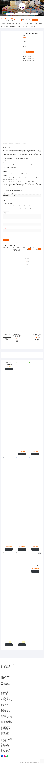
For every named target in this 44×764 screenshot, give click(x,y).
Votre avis (5, 213)
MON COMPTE (33, 23)
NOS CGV (40, 23)
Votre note (5, 210)
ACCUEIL (3, 23)
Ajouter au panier (30, 51)
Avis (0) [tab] (24, 143)
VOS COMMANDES (33, 26)
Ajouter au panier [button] (7, 339)
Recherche (35, 20)
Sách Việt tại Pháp (8, 19)
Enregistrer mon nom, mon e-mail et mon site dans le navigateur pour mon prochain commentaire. (21, 237)
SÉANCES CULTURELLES (22, 26)
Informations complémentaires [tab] (15, 143)
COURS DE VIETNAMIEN (12, 23)
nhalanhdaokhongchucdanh (28, 61)
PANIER (3, 26)
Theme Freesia (33, 762)
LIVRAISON (26, 23)
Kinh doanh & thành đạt (31, 58)
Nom (4, 222)
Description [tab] (5, 143)
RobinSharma (36, 61)
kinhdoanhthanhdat (30, 60)
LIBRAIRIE (21, 23)
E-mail (4, 228)
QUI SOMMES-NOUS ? (11, 26)
